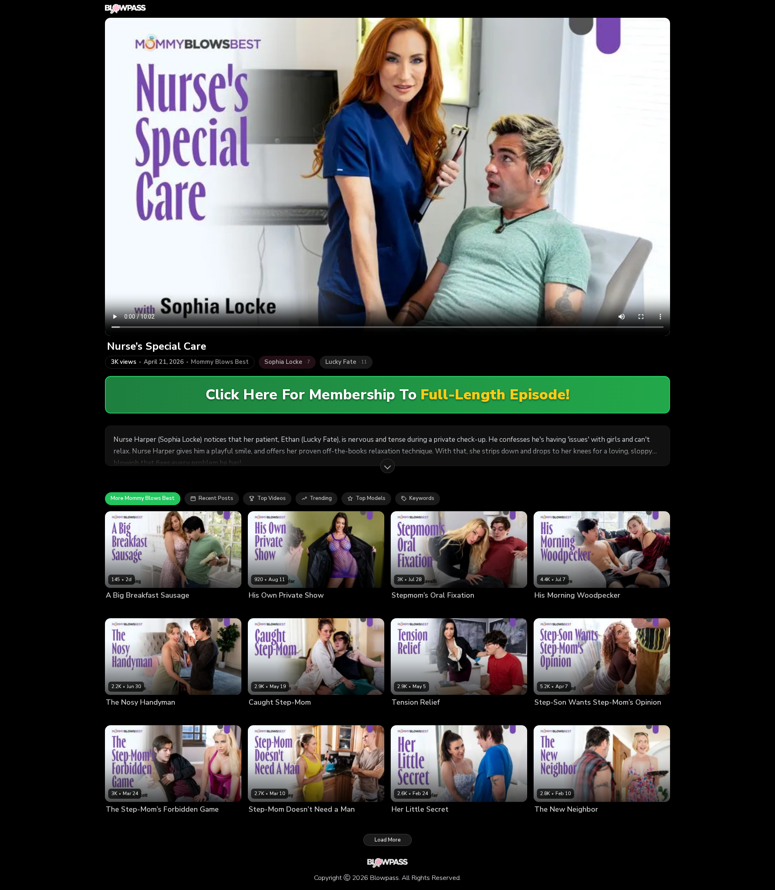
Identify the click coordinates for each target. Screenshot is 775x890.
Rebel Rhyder (551, 823)
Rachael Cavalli (411, 609)
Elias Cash (149, 609)
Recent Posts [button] (216, 498)
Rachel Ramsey (268, 823)
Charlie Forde (123, 716)
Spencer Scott (124, 823)
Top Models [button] (370, 498)
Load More (388, 840)
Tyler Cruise (449, 609)
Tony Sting (304, 823)
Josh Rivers (307, 609)
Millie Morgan (266, 716)
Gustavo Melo (409, 716)
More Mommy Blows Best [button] (143, 498)
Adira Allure (550, 609)
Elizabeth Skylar (269, 609)
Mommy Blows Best (220, 362)
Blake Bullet (584, 609)
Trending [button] (321, 498)
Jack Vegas (586, 823)
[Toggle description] (387, 466)
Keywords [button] (421, 498)
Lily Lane (441, 716)
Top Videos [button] (271, 498)
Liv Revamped (590, 716)
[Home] (125, 9)
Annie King (119, 609)
